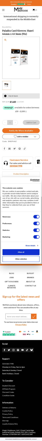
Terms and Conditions (10, 417)
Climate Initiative (11, 287)
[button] (21, 136)
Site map (5, 421)
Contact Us (30, 286)
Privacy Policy (21, 325)
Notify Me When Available (21, 131)
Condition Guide (8, 395)
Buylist (30, 273)
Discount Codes (8, 392)
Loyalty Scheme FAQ (10, 424)
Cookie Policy (7, 411)
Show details (30, 246)
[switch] (36, 223)
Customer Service (19, 160)
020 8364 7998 (16, 166)
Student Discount (8, 386)
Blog (11, 273)
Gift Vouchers (11, 281)
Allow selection (21, 259)
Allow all (21, 252)
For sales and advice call (20, 164)
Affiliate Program (8, 389)
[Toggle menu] (6, 10)
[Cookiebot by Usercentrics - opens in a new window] (30, 180)
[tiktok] (25, 148)
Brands (30, 277)
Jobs (11, 277)
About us (30, 281)
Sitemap (34, 439)
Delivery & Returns (9, 408)
